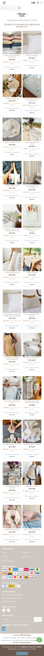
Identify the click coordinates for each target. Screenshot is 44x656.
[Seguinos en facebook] (8, 610)
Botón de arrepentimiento (22, 642)
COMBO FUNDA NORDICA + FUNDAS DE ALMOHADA (12, 315)
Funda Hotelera (32, 55)
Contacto (5, 557)
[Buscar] (19, 8)
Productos (26, 552)
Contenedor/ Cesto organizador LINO (31, 401)
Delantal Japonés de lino (12, 401)
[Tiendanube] (22, 635)
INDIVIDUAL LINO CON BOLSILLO (32, 230)
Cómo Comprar (8, 561)
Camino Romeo (32, 272)
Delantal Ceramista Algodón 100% (12, 358)
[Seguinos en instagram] (3, 610)
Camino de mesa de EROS (32, 143)
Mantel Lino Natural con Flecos (32, 99)
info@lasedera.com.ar (13, 598)
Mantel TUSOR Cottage (12, 444)
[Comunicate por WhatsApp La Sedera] (39, 639)
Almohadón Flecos (12, 272)
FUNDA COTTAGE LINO (32, 357)
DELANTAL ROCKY (32, 486)
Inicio (4, 552)
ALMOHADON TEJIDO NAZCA (32, 315)
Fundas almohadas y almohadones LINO (12, 230)
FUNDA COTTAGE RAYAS (32, 529)
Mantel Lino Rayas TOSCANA (12, 487)
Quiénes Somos (28, 557)
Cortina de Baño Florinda (32, 186)
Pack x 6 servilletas (12, 142)
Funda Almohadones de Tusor (12, 56)
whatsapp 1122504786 (13, 595)
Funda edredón (12, 186)
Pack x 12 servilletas (12, 529)
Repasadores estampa (32, 444)
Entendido (22, 653)
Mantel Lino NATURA (12, 98)
